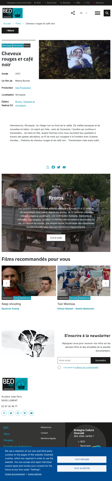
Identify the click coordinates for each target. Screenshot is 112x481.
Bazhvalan (51, 3)
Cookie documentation (15, 474)
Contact (44, 433)
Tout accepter (82, 468)
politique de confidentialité (86, 367)
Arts (16, 298)
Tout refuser (82, 459)
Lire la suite (56, 237)
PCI (88, 3)
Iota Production (23, 87)
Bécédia (66, 3)
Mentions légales (48, 438)
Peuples (8, 440)
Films (18, 23)
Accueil (7, 23)
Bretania (100, 3)
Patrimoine (18, 45)
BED (78, 3)
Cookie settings (35, 474)
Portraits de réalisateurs (18, 446)
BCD (39, 3)
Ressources (46, 427)
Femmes (73, 298)
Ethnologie (7, 45)
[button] (6, 283)
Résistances (25, 298)
